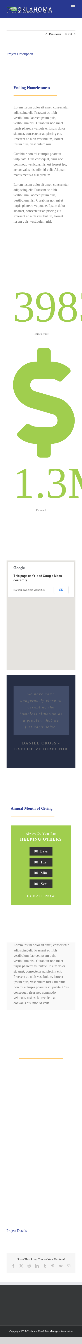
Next (68, 34)
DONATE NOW (41, 896)
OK (61, 590)
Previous (55, 34)
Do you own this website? (29, 590)
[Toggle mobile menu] (73, 6)
